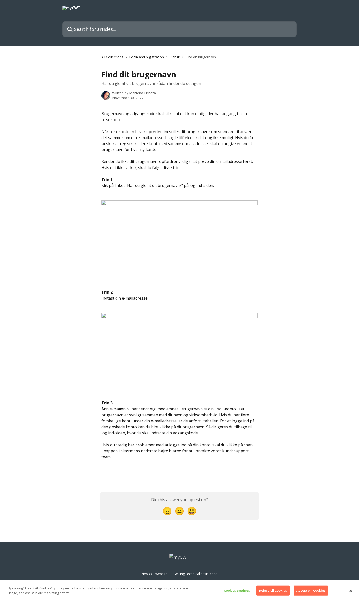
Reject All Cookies (273, 590)
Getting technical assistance (195, 573)
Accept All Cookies (310, 590)
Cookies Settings (237, 590)
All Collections (112, 57)
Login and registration (146, 57)
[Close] (350, 591)
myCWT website (155, 573)
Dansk (175, 57)
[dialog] (179, 591)
